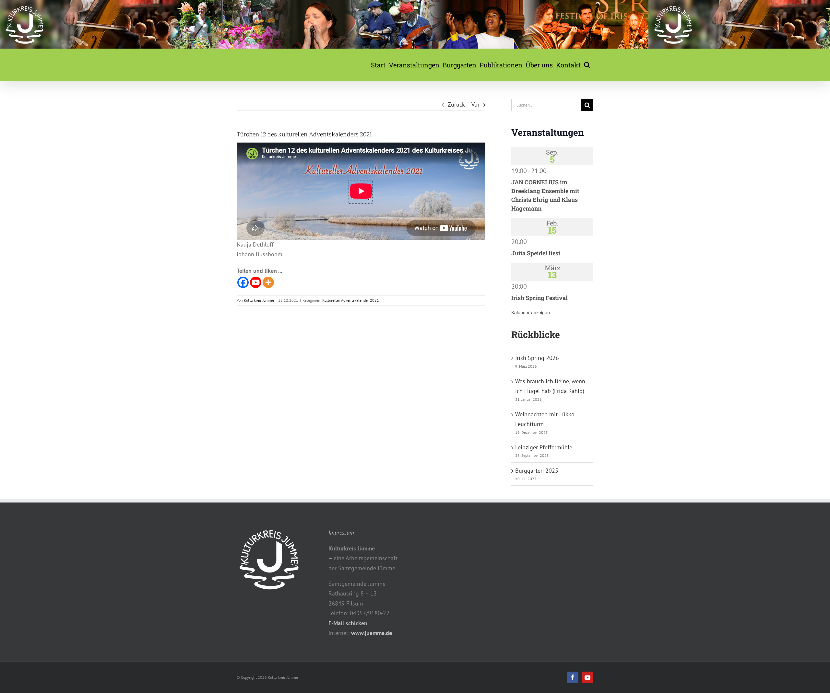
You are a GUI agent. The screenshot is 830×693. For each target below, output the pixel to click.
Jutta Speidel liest (535, 253)
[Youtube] (255, 282)
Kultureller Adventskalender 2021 (350, 300)
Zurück (456, 104)
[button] (587, 65)
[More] (268, 282)
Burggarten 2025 (536, 470)
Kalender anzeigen (530, 312)
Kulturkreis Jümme (259, 300)
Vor (475, 104)
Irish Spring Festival (539, 298)
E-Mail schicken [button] (347, 623)
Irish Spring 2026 (537, 358)
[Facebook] (243, 282)
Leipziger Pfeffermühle (543, 447)
